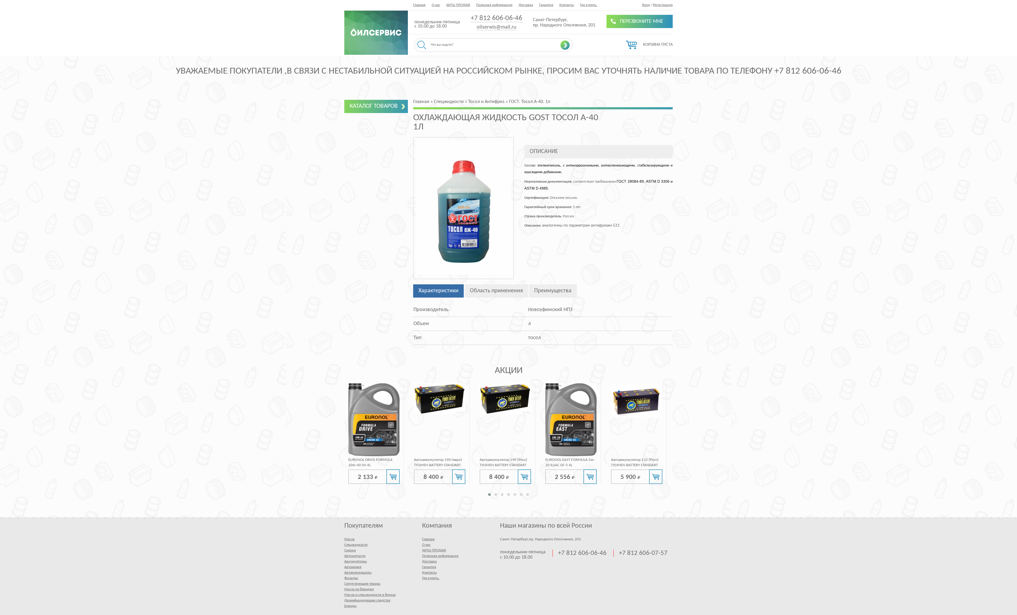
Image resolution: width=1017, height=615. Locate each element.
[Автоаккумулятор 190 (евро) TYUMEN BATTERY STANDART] (439, 398)
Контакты (566, 5)
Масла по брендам (359, 589)
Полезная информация (494, 5)
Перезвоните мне (641, 21)
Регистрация (663, 5)
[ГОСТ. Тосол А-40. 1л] (463, 274)
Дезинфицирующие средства (367, 601)
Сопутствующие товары (362, 584)
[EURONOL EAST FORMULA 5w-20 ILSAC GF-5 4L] (571, 419)
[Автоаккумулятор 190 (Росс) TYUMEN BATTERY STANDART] (505, 398)
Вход (646, 5)
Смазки (350, 551)
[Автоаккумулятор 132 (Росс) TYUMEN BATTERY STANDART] (636, 400)
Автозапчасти (354, 556)
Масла (349, 539)
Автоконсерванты (358, 573)
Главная (419, 5)
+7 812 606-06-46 (496, 18)
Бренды (350, 606)
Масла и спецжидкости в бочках (370, 595)
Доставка (526, 5)
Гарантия (546, 5)
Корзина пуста (658, 45)
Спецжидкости (356, 545)
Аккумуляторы (355, 562)
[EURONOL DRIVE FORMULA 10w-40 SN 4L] (374, 419)
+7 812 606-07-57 (643, 553)
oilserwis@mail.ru (496, 27)
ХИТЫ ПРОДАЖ (458, 5)
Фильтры (351, 578)
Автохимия (353, 567)
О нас (436, 5)
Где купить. (588, 5)
